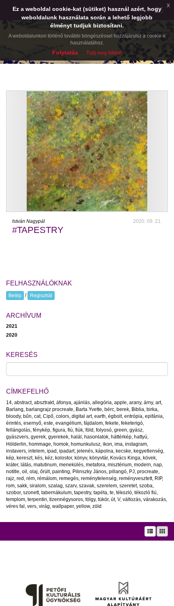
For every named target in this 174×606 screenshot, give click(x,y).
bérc (109, 409)
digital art (82, 416)
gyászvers (17, 437)
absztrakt (44, 402)
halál (76, 437)
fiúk (79, 430)
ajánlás (82, 402)
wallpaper (63, 506)
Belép (14, 295)
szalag (55, 486)
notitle (12, 471)
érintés (13, 423)
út (113, 499)
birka (151, 409)
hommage (40, 444)
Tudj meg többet (104, 53)
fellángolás (18, 430)
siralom (38, 486)
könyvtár (98, 458)
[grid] (162, 531)
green (120, 430)
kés (38, 458)
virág (44, 506)
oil (24, 471)
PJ (132, 471)
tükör (103, 499)
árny (148, 402)
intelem (36, 451)
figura (59, 430)
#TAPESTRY (38, 230)
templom (15, 499)
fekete (112, 423)
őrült (45, 471)
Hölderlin (16, 444)
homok (60, 444)
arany (135, 402)
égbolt (115, 416)
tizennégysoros (66, 499)
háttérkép (121, 437)
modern (142, 465)
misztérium (120, 465)
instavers (16, 451)
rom (10, 486)
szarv (70, 486)
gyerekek (58, 437)
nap (157, 465)
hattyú (140, 437)
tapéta (100, 492)
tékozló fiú (145, 492)
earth (100, 416)
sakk (22, 486)
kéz (49, 458)
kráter (12, 465)
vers (31, 506)
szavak (86, 486)
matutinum (45, 465)
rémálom (47, 478)
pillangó (118, 471)
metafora (95, 465)
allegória (102, 402)
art (158, 402)
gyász (135, 430)
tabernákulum (56, 492)
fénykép (41, 430)
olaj (34, 471)
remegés (69, 478)
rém (30, 478)
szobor (13, 492)
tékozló (124, 492)
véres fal (15, 506)
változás (132, 499)
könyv (80, 458)
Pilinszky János (89, 471)
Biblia (138, 409)
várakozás (154, 499)
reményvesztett (135, 478)
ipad (52, 451)
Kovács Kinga (125, 458)
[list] (150, 531)
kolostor (63, 458)
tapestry (82, 492)
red (20, 478)
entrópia (133, 416)
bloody (13, 416)
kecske (123, 451)
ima (119, 444)
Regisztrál (41, 295)
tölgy (90, 499)
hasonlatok (96, 437)
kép (10, 458)
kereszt (24, 458)
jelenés (85, 451)
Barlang (14, 409)
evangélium (68, 423)
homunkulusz (85, 444)
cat (37, 416)
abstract (23, 402)
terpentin (37, 499)
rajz (10, 478)
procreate (147, 471)
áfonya (63, 402)
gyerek (38, 437)
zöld (97, 506)
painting (61, 471)
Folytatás (65, 52)
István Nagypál (28, 221)
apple (120, 402)
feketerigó (132, 423)
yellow (83, 506)
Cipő (48, 416)
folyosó (104, 430)
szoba (146, 486)
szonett (31, 492)
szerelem (107, 486)
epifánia (154, 416)
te (112, 492)
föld (89, 430)
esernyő (32, 423)
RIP (158, 478)
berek (123, 409)
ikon (107, 444)
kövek (149, 458)
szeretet (128, 486)
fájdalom (93, 423)
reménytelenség (99, 478)
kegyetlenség (148, 451)
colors (62, 416)
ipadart (66, 451)
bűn (27, 416)
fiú (70, 430)
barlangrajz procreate (49, 409)
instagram (136, 444)
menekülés (71, 465)
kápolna (104, 451)
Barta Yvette (89, 409)
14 (9, 402)
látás (26, 465)
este (48, 423)
